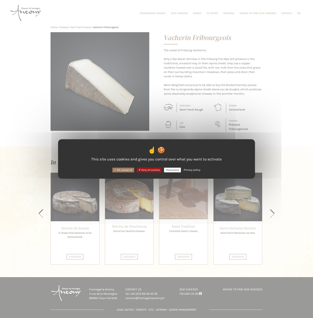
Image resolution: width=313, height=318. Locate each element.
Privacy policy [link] (192, 169)
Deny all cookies (150, 169)
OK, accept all (124, 169)
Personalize (172, 169)
